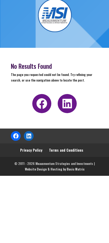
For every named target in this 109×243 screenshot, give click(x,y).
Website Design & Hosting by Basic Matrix (54, 169)
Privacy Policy (31, 150)
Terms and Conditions (66, 150)
